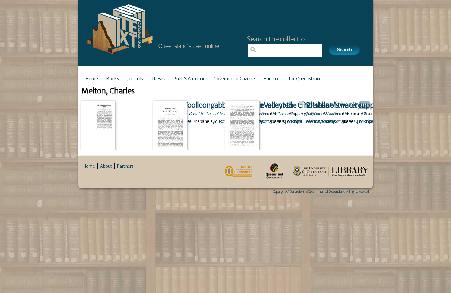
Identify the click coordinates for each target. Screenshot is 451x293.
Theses (158, 79)
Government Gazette (234, 79)
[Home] (151, 56)
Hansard (271, 79)
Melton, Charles (321, 121)
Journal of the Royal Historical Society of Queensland (356, 113)
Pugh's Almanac (189, 79)
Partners (125, 166)
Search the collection (278, 39)
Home (92, 79)
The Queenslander (305, 79)
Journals (135, 79)
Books (112, 79)
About (106, 166)
